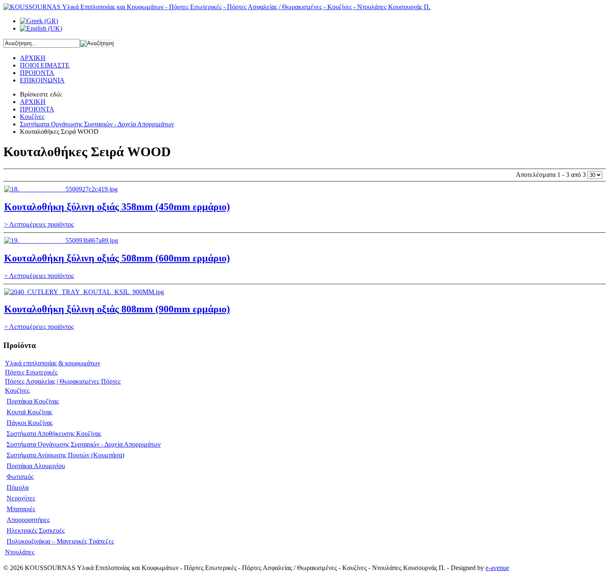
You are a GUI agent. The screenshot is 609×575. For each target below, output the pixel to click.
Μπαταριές (21, 508)
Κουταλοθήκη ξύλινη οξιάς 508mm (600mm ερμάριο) (117, 258)
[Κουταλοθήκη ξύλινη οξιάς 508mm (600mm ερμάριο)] (61, 240)
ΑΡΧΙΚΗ (33, 101)
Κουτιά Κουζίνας (29, 412)
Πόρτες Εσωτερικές (31, 372)
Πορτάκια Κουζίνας (33, 401)
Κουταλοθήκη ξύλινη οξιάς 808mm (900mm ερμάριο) (117, 309)
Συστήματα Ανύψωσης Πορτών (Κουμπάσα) (65, 455)
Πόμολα (18, 487)
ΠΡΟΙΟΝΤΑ (37, 109)
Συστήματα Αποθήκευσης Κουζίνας (54, 433)
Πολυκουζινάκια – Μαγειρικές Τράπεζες (60, 541)
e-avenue (497, 567)
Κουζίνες (32, 116)
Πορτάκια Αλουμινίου (36, 465)
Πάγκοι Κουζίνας (30, 422)
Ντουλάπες (19, 552)
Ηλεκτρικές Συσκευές (36, 530)
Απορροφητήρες (28, 519)
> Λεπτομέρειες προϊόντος (39, 224)
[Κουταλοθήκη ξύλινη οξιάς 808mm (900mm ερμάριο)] (84, 291)
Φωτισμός (20, 476)
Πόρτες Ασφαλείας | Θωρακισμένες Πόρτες (63, 381)
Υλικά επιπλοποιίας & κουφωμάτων (52, 363)
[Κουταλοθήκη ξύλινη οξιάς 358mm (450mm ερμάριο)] (61, 189)
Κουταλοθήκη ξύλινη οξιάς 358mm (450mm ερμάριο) (117, 206)
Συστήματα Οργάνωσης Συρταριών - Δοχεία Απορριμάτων (97, 124)
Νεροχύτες (21, 498)
